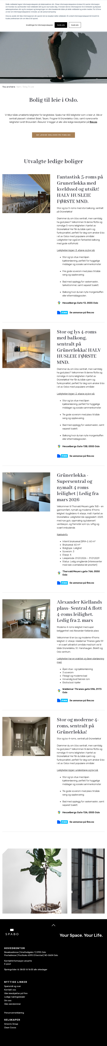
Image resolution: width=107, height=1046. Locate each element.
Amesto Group (11, 1024)
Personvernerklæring (14, 1013)
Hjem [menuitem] (18, 87)
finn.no (93, 122)
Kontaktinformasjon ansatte (18, 961)
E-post (7, 964)
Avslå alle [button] (75, 25)
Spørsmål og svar (12, 986)
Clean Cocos (10, 1027)
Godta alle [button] (61, 25)
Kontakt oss (10, 990)
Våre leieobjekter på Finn (16, 993)
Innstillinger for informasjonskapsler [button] (39, 25)
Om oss (7, 1000)
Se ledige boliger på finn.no (53, 135)
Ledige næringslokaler (14, 997)
